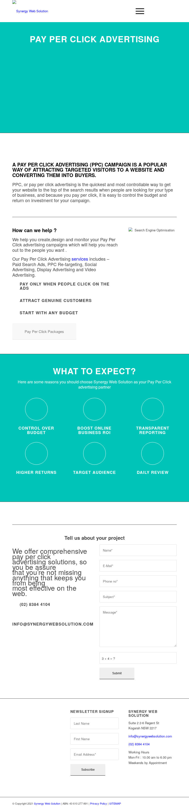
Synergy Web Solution (47, 803)
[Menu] (137, 11)
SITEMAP (115, 803)
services (80, 258)
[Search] (126, 11)
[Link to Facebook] (165, 11)
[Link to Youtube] (173, 11)
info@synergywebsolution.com (53, 624)
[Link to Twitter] (158, 11)
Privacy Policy (98, 803)
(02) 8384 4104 (139, 744)
